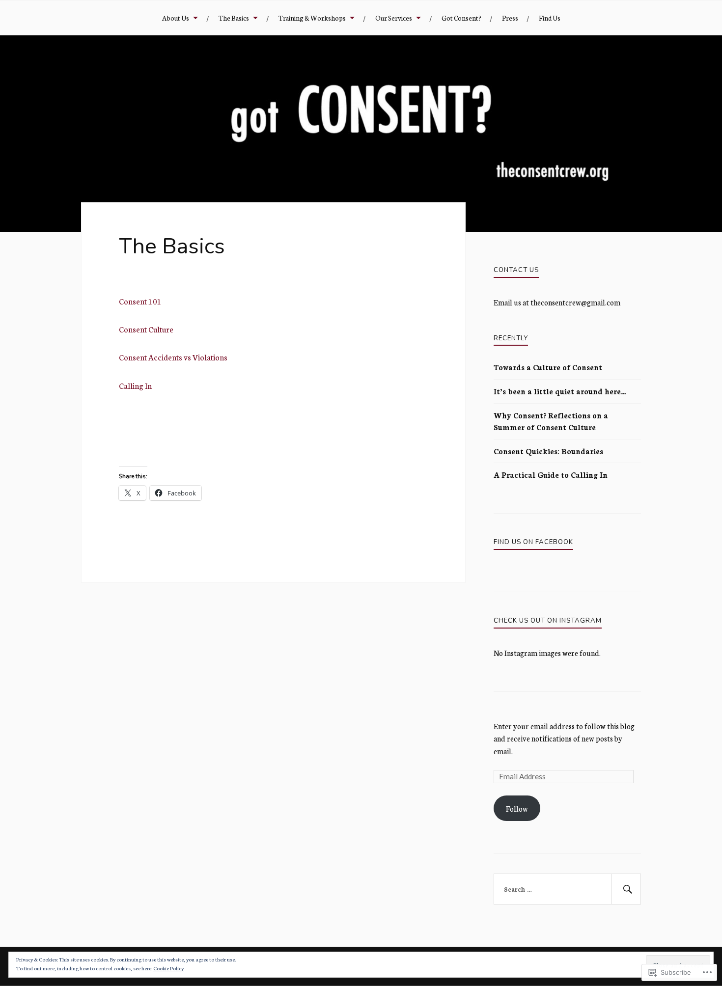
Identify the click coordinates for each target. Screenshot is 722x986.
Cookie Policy (168, 968)
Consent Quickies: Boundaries (548, 451)
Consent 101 (140, 301)
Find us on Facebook (533, 542)
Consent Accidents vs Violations (173, 357)
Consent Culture (146, 329)
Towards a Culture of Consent (548, 367)
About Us (175, 18)
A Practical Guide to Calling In (551, 474)
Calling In (135, 385)
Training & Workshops (312, 18)
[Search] (626, 889)
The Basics (234, 18)
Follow (517, 808)
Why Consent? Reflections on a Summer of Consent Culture (551, 421)
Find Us (549, 18)
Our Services (393, 18)
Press (510, 18)
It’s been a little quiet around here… (560, 391)
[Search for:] (567, 889)
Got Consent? (461, 18)
